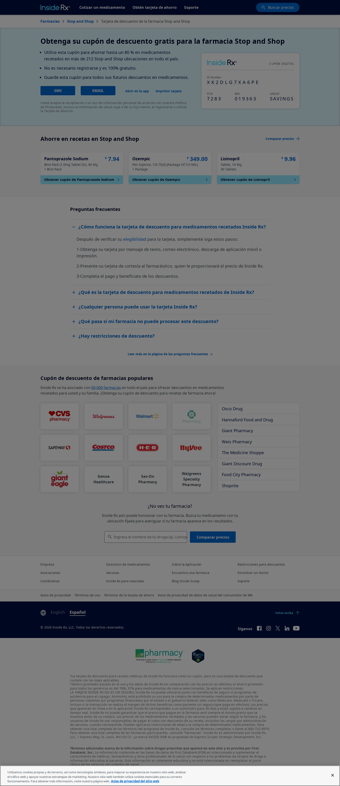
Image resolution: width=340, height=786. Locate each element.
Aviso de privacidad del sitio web (135, 781)
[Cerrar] (333, 775)
